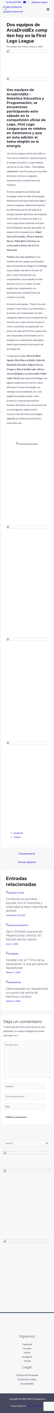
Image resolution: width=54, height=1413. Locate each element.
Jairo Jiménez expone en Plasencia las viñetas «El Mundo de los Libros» (24, 935)
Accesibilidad (27, 1383)
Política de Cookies (27, 1379)
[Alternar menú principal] (48, 9)
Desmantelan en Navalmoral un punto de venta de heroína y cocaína (27, 992)
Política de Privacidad (27, 1375)
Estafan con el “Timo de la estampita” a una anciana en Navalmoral (27, 964)
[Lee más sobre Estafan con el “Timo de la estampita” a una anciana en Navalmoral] (12, 953)
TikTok (27, 1361)
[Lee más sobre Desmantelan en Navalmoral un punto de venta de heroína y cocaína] (13, 982)
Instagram (27, 1356)
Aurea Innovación (35, 1406)
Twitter (27, 1352)
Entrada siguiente (27, 862)
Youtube (27, 1348)
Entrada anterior (27, 853)
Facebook (27, 1344)
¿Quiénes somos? (39, 2)
